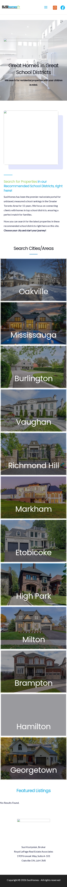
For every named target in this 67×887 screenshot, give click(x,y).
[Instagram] (55, 7)
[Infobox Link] (33, 280)
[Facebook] (62, 7)
